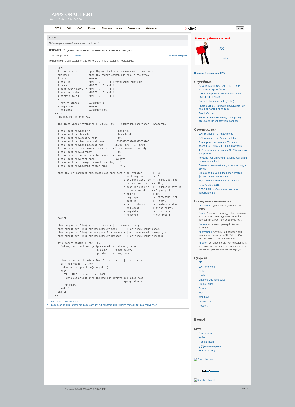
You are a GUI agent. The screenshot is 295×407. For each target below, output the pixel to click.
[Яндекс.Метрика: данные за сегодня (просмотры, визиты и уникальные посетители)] (204, 359)
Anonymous (205, 205)
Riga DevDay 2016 (209, 185)
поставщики (133, 305)
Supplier (122, 305)
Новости (203, 305)
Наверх (244, 388)
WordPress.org (207, 350)
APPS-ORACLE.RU (73, 14)
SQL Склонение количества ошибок (219, 180)
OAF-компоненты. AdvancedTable (218, 138)
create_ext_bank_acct (83, 305)
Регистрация (206, 333)
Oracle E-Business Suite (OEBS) (216, 101)
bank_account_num (60, 305)
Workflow (204, 297)
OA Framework (207, 266)
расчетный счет (148, 305)
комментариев (210, 346)
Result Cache (206, 113)
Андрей (203, 242)
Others (202, 288)
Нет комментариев (177, 55)
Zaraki (202, 213)
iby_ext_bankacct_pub (106, 305)
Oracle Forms (206, 284)
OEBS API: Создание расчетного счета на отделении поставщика (90, 50)
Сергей (203, 224)
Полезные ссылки (112, 28)
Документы (134, 28)
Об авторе (152, 28)
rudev (78, 55)
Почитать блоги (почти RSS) (209, 73)
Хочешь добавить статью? (212, 38)
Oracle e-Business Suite (67, 301)
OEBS (58, 28)
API (52, 301)
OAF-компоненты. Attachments (216, 133)
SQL (69, 28)
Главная (48, 28)
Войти (202, 337)
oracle (202, 275)
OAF (79, 28)
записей (206, 341)
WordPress (54, 391)
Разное (92, 28)
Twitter (225, 58)
